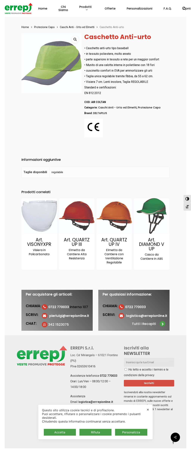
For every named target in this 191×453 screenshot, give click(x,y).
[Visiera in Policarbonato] (39, 216)
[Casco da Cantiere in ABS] (152, 216)
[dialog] (95, 422)
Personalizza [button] (131, 432)
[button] (75, 39)
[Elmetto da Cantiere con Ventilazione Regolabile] (114, 216)
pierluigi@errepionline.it (69, 316)
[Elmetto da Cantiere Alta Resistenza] (77, 216)
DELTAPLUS (100, 113)
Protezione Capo (44, 27)
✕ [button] (148, 409)
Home (25, 27)
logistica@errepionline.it (146, 316)
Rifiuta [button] (95, 432)
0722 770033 (108, 375)
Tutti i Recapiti (144, 324)
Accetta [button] (59, 432)
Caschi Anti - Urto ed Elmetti (77, 27)
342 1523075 (58, 324)
